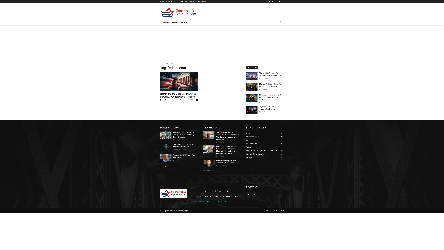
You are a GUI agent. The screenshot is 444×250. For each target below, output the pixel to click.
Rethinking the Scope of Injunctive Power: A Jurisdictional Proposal (178, 95)
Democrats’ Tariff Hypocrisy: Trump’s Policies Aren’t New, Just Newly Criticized (185, 135)
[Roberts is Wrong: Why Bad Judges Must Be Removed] (208, 163)
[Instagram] (272, 1)
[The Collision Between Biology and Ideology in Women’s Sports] (251, 76)
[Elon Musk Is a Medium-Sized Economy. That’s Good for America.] (251, 98)
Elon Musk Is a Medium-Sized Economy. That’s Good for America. (270, 97)
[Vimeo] (279, 1)
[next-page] (165, 166)
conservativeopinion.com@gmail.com (215, 201)
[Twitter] (276, 1)
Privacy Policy (209, 191)
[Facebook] (269, 1)
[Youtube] (282, 1)
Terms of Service (223, 191)
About (198, 1)
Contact (203, 1)
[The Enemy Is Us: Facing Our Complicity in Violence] (165, 147)
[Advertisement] (222, 42)
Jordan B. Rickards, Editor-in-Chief (171, 100)
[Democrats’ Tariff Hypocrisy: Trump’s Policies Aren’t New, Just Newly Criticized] (165, 135)
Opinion (191, 1)
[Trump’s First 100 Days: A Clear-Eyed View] (165, 158)
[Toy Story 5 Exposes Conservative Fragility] (251, 110)
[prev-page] (161, 166)
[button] (281, 22)
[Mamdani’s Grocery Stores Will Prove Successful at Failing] (251, 87)
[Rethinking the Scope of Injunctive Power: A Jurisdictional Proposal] (179, 81)
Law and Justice (165, 90)
